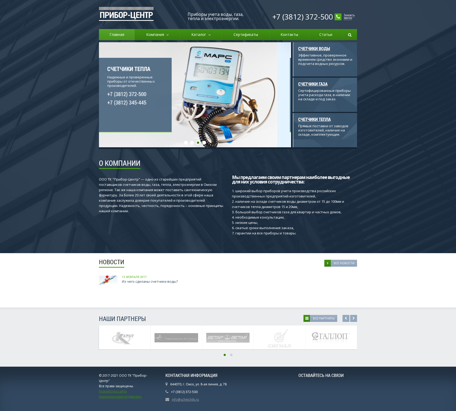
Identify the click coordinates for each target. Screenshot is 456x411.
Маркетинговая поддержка (120, 396)
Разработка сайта (113, 391)
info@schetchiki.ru (185, 399)
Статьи (325, 34)
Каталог (199, 34)
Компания (156, 34)
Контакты (289, 34)
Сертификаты (246, 34)
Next (278, 94)
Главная (117, 34)
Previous (112, 94)
